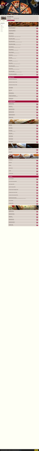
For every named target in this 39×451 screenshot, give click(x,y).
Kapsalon (2, 31)
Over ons (14, 14)
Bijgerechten (2, 26)
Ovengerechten (2, 27)
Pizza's (1, 25)
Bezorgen (12, 20)
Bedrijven (11, 14)
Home (2, 14)
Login (32, 14)
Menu (4, 14)
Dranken (2, 30)
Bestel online (7, 14)
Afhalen (9, 20)
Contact (17, 14)
